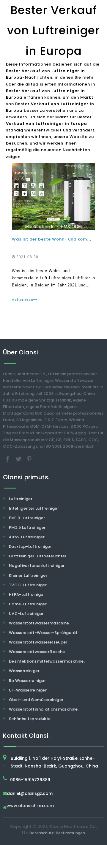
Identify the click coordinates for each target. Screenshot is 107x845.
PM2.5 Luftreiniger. (28, 527)
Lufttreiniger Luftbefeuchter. (38, 556)
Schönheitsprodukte (30, 719)
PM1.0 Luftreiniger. (27, 518)
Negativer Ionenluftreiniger (36, 565)
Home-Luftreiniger (28, 604)
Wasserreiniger (24, 671)
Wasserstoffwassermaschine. (39, 623)
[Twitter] (19, 458)
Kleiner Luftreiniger (28, 575)
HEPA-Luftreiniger (27, 594)
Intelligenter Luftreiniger (34, 508)
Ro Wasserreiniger (27, 680)
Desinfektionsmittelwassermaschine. (47, 661)
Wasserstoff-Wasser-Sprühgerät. (44, 632)
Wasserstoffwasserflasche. (37, 652)
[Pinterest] (29, 458)
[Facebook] (8, 458)
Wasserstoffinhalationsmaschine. (44, 709)
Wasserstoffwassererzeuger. (38, 642)
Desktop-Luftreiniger (30, 546)
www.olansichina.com (30, 806)
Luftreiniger (20, 499)
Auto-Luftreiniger (27, 537)
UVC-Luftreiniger (26, 613)
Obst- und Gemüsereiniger (36, 700)
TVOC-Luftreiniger (28, 585)
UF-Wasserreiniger (28, 690)
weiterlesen (22, 299)
